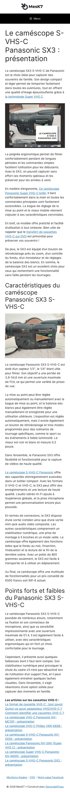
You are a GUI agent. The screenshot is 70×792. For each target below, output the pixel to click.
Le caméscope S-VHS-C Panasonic (29, 472)
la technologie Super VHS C (24, 96)
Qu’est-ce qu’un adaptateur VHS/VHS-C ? (33, 708)
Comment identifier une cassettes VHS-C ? (34, 713)
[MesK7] (35, 6)
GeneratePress (55, 786)
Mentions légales (17, 777)
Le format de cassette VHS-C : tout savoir (34, 704)
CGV (32, 777)
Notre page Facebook (51, 777)
